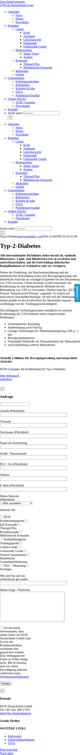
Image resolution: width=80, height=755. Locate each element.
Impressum (14, 736)
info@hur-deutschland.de (15, 713)
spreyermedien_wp (29, 236)
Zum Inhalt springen (12, 1)
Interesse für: (8, 510)
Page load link (8, 749)
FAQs (11, 743)
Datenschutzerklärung (14, 676)
